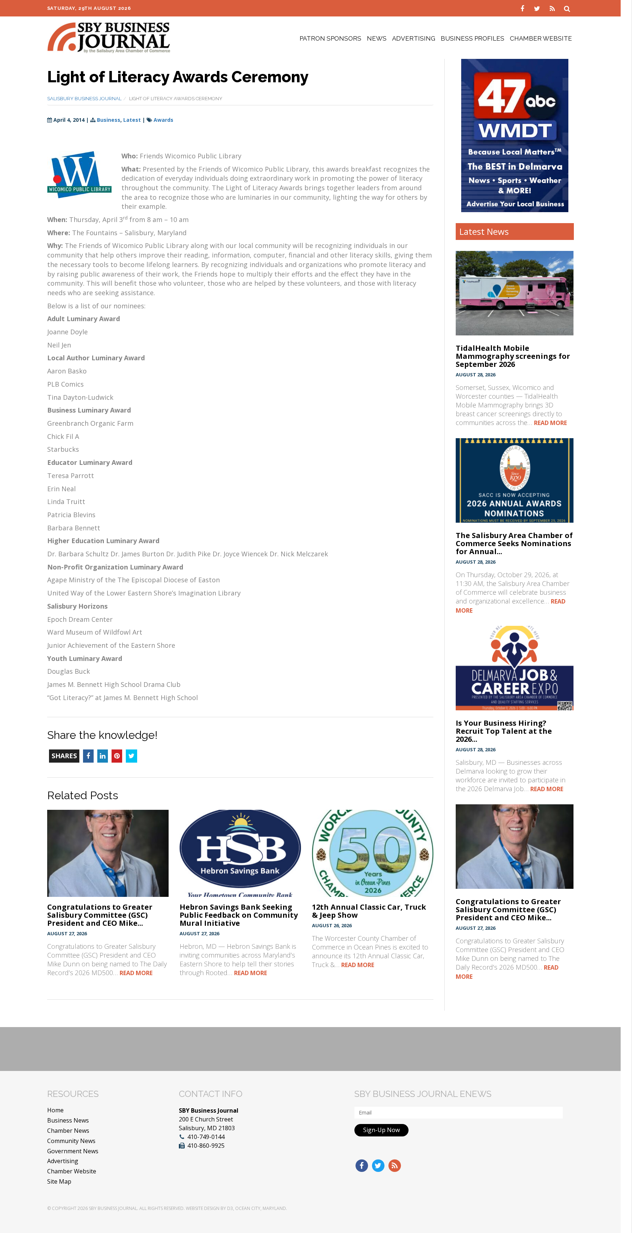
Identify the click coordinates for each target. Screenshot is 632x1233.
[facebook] (523, 8)
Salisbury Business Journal (84, 98)
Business (108, 119)
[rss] (553, 8)
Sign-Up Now (381, 1130)
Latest (132, 119)
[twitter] (538, 8)
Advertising (413, 38)
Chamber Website (541, 38)
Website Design (202, 1208)
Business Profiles (472, 38)
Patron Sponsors (330, 38)
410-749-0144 (206, 1137)
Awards (163, 119)
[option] (514, 135)
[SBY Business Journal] (108, 37)
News (377, 38)
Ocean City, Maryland (260, 1208)
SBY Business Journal (113, 1208)
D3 (230, 1208)
